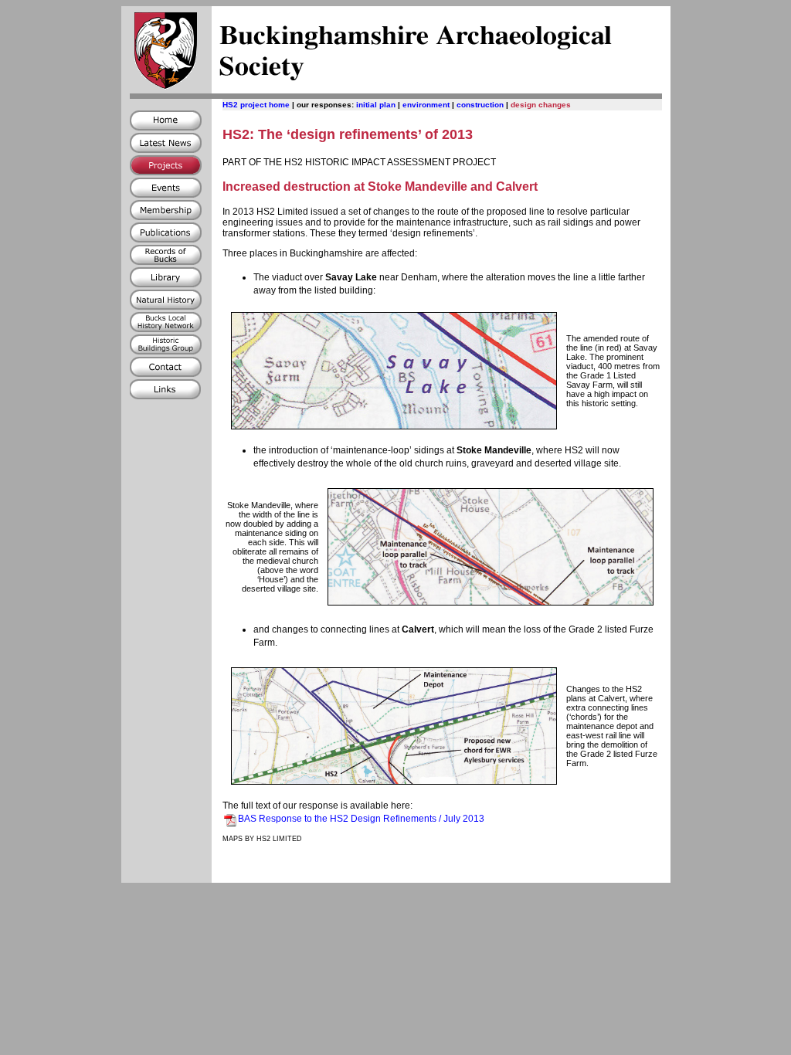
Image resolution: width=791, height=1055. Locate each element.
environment (426, 104)
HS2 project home (256, 104)
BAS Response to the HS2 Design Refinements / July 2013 (361, 818)
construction (480, 104)
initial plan (376, 104)
